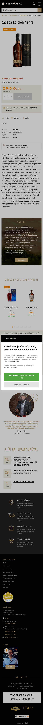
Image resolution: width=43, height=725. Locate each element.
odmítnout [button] (16, 361)
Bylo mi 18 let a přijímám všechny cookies (21, 377)
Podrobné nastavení (21, 385)
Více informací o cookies (10, 367)
